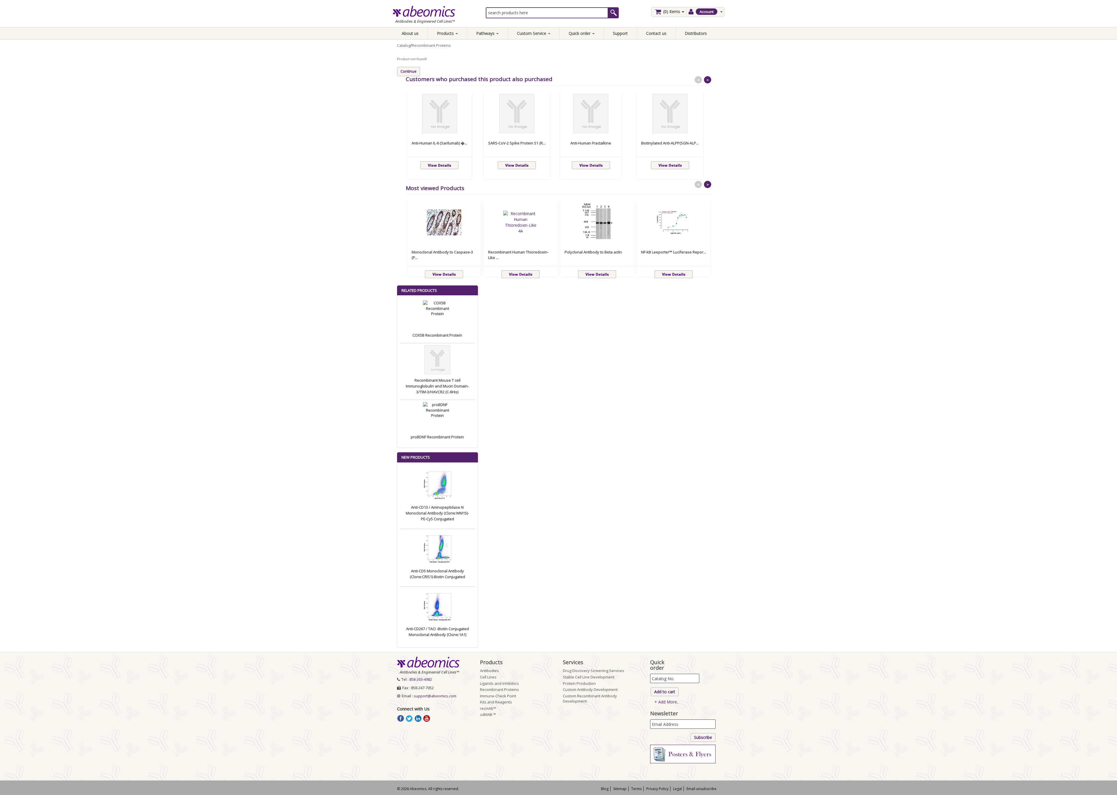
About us (410, 33)
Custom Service (532, 33)
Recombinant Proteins (431, 45)
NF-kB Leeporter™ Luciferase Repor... (673, 252)
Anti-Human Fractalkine (590, 143)
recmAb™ (488, 708)
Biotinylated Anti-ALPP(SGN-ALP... (670, 143)
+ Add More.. (666, 702)
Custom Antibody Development (590, 689)
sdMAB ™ (488, 714)
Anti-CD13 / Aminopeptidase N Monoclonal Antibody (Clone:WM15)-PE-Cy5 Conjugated (437, 513)
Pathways (486, 33)
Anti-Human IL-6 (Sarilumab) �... (439, 143)
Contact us (656, 33)
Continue (409, 71)
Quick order (580, 33)
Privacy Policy (657, 788)
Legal (677, 788)
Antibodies (489, 670)
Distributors (696, 33)
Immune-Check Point (498, 695)
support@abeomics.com (435, 695)
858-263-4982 (420, 679)
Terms (636, 788)
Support (620, 33)
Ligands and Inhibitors (499, 683)
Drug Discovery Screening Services (593, 670)
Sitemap (620, 788)
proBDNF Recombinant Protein (437, 437)
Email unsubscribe (701, 788)
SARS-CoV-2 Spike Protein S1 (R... (516, 143)
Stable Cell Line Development (588, 677)
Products (446, 33)
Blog (605, 788)
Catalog (403, 45)
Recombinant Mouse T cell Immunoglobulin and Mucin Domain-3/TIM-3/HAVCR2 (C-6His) (437, 386)
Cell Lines (488, 677)
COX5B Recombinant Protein (437, 335)
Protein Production (579, 683)
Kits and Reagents (496, 702)
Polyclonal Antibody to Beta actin (593, 252)
